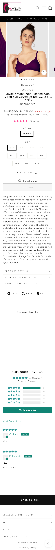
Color (27, 128)
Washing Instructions (21, 277)
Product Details (17, 271)
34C (42, 147)
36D (42, 155)
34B (32, 147)
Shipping (23, 114)
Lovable (27, 90)
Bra (30, 84)
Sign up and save (15, 536)
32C (22, 147)
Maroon (27, 133)
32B (12, 147)
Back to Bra (29, 500)
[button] (21, 121)
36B (22, 155)
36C (32, 155)
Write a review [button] (27, 409)
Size (27, 142)
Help (6, 529)
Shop (6, 522)
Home (24, 84)
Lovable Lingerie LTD (18, 515)
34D (12, 155)
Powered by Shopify (27, 547)
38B (17, 163)
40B (37, 163)
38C (27, 163)
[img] (10, 429)
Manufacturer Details (21, 284)
